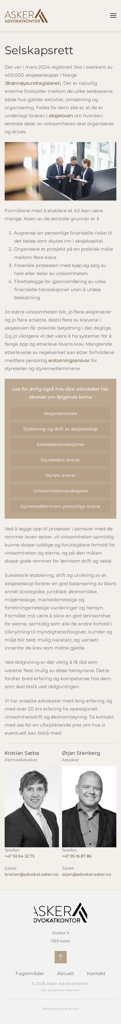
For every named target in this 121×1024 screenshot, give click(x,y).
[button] (113, 15)
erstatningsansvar (69, 360)
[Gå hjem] (26, 15)
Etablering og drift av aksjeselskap (60, 429)
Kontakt (96, 973)
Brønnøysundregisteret (33, 83)
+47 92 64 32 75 (19, 855)
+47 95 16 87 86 (77, 855)
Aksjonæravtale (60, 413)
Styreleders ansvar (60, 460)
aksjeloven (61, 116)
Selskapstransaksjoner (60, 444)
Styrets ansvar (60, 475)
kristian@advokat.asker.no (31, 874)
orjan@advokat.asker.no (86, 874)
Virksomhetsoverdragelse (60, 491)
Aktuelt (65, 973)
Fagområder (30, 973)
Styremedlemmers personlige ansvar (60, 506)
